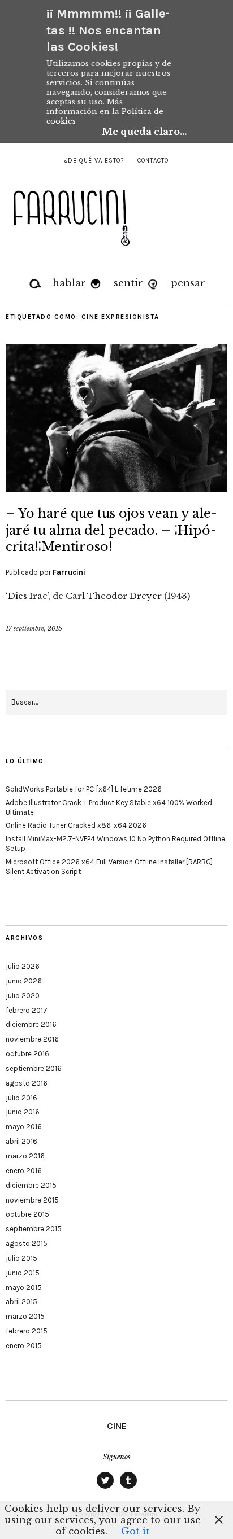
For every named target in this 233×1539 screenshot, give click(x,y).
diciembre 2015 (31, 1185)
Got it (135, 1531)
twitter (105, 1488)
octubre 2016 (27, 1054)
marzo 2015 (25, 1316)
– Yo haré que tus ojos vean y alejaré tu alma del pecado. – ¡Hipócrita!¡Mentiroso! (111, 530)
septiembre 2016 (34, 1068)
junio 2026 (24, 981)
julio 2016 (21, 1098)
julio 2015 (21, 1258)
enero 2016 (24, 1170)
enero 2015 (24, 1345)
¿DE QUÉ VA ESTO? (94, 160)
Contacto (153, 160)
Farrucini (69, 572)
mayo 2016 (24, 1126)
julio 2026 (23, 966)
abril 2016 (21, 1141)
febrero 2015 (27, 1331)
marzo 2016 (25, 1156)
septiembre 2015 (34, 1229)
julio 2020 (23, 995)
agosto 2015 (27, 1243)
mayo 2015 (24, 1287)
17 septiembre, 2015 (34, 628)
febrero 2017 (27, 1010)
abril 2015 (21, 1301)
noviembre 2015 (32, 1200)
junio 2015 (23, 1273)
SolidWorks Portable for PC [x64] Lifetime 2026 (84, 789)
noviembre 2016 (32, 1039)
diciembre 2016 (31, 1024)
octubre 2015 (27, 1214)
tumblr (128, 1488)
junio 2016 (23, 1112)
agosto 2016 (27, 1083)
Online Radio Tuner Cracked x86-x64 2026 (76, 825)
